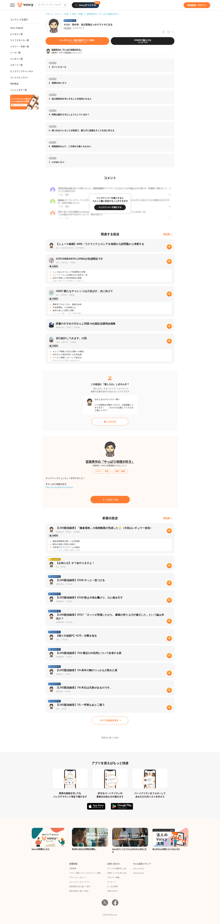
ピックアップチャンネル (21, 71)
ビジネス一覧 (16, 34)
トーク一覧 (15, 52)
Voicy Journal (138, 868)
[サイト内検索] (65, 5)
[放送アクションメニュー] (172, 32)
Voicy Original (16, 28)
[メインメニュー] (12, 5)
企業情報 (72, 868)
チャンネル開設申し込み (117, 868)
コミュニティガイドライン (79, 882)
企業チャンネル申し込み (117, 873)
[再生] (169, 246)
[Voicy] (25, 5)
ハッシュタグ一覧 (18, 90)
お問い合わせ (112, 891)
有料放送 (14, 83)
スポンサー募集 (113, 877)
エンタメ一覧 (16, 59)
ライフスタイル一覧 (19, 40)
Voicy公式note (138, 873)
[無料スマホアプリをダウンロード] (24, 102)
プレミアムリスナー (19, 77)
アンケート (111, 882)
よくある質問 (112, 887)
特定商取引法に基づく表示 (79, 887)
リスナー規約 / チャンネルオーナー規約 (85, 873)
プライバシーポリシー (78, 877)
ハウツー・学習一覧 (19, 46)
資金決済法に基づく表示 (79, 891)
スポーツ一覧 (16, 65)
